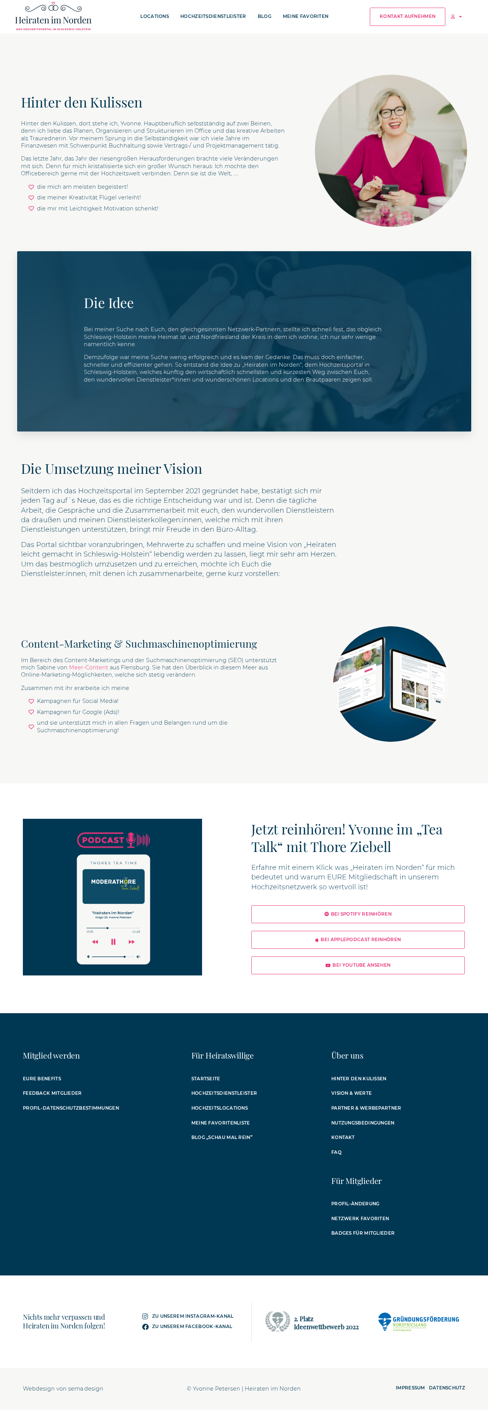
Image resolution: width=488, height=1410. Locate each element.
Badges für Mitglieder (363, 1233)
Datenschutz (447, 1388)
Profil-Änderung (355, 1203)
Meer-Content (88, 667)
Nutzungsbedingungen (363, 1123)
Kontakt (343, 1137)
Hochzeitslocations (219, 1108)
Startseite (205, 1078)
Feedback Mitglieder (52, 1093)
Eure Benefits (42, 1078)
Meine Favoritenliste (220, 1123)
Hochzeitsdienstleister (213, 16)
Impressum (410, 1388)
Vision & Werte (351, 1093)
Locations (154, 16)
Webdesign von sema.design (63, 1388)
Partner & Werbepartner (366, 1108)
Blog (264, 16)
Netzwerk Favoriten (360, 1218)
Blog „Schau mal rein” (221, 1137)
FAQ (336, 1152)
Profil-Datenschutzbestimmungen (71, 1108)
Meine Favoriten (306, 16)
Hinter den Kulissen (359, 1078)
